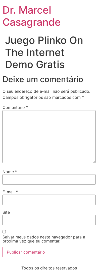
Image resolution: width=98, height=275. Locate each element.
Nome (10, 172)
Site (6, 212)
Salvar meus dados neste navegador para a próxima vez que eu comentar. (44, 239)
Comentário (15, 107)
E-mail (10, 192)
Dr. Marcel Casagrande (32, 16)
